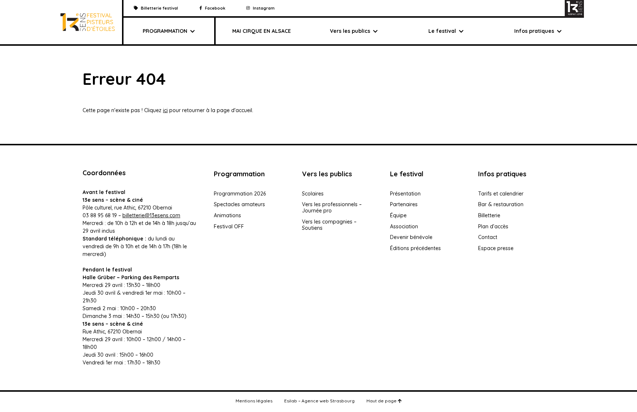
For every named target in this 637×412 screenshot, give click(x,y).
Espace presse (496, 248)
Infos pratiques (534, 31)
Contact (487, 237)
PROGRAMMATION (165, 31)
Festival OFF (229, 226)
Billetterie (489, 215)
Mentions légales (254, 401)
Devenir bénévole (411, 237)
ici (165, 110)
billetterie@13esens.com (151, 215)
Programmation (239, 174)
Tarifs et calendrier (500, 193)
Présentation (405, 193)
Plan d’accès (493, 226)
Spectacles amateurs (239, 204)
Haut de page (382, 401)
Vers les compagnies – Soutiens (329, 224)
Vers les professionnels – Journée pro (332, 207)
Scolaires (313, 193)
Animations (227, 215)
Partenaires (404, 204)
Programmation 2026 (240, 193)
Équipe (398, 215)
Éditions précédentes (415, 248)
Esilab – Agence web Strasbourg (319, 401)
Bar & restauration (500, 204)
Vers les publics (350, 31)
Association (404, 226)
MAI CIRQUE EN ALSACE (261, 31)
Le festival (442, 31)
